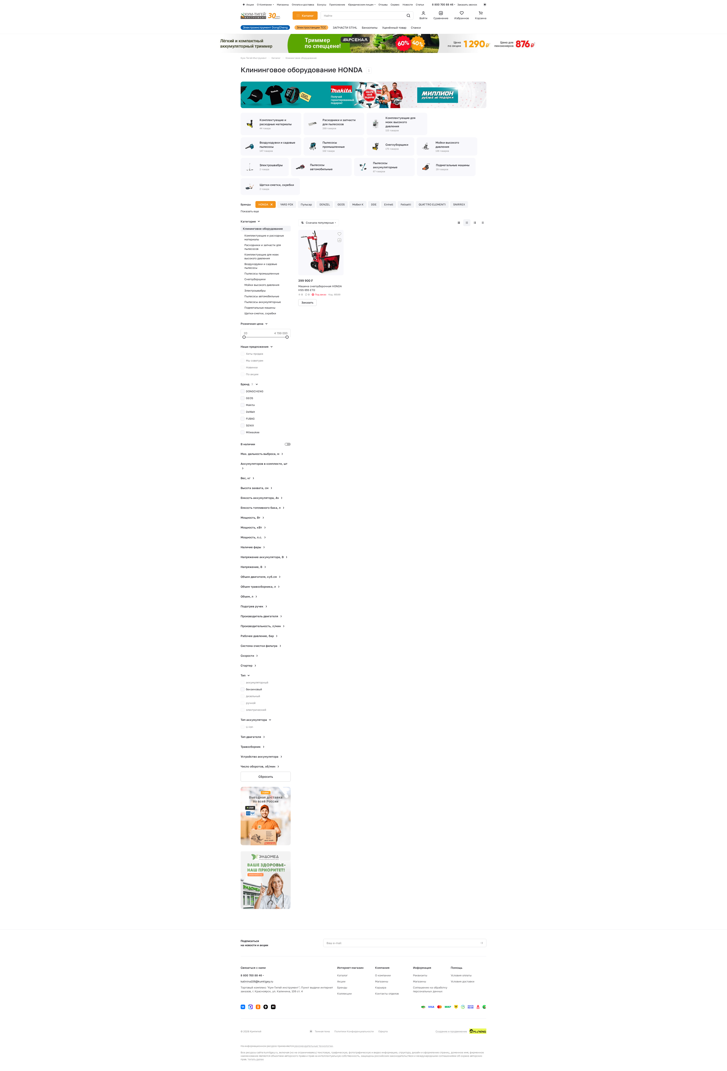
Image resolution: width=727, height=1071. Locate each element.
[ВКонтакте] (243, 1007)
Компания (382, 967)
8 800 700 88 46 (442, 4)
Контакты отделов (387, 993)
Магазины (381, 981)
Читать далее (256, 1059)
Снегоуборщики (255, 279)
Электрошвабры (255, 290)
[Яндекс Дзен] (265, 1007)
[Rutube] (273, 1007)
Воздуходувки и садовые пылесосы (260, 265)
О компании (383, 975)
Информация (422, 967)
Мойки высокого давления (261, 284)
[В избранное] (339, 234)
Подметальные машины (259, 307)
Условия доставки (462, 981)
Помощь (456, 967)
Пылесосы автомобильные (261, 296)
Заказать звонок (467, 4)
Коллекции (344, 993)
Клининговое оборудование (263, 228)
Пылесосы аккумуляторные (262, 302)
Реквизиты (420, 975)
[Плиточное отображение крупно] (458, 222)
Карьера (380, 987)
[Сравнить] (339, 240)
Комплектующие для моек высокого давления (261, 256)
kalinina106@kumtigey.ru (257, 981)
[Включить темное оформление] (484, 4)
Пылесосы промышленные (261, 273)
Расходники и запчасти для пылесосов (262, 246)
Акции (341, 981)
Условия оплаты (461, 975)
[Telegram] (250, 1007)
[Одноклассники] (258, 1007)
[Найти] (408, 15)
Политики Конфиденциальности (354, 1031)
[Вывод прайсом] (482, 222)
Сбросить (265, 776)
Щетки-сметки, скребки (260, 313)
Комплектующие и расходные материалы (264, 237)
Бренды (342, 987)
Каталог (342, 975)
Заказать (307, 302)
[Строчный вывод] (474, 222)
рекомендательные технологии (313, 1045)
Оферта (383, 1031)
